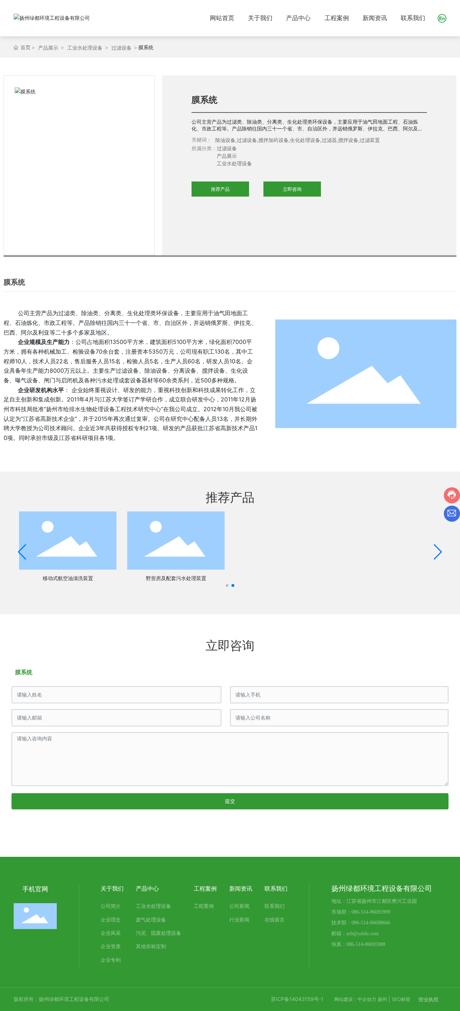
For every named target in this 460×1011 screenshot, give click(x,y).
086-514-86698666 (370, 922)
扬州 (382, 999)
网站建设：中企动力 (355, 999)
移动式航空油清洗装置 (68, 578)
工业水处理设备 (84, 48)
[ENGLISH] (442, 17)
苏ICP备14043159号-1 (297, 999)
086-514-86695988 (365, 944)
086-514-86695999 (370, 912)
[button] (227, 585)
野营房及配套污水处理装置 (176, 578)
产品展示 (48, 48)
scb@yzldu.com (362, 933)
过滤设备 (121, 48)
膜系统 (23, 672)
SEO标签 (401, 999)
